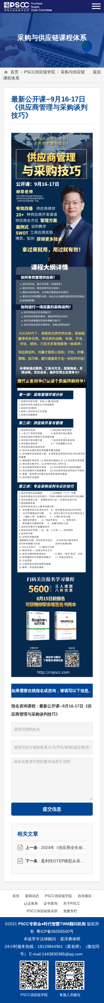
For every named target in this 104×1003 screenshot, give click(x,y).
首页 (14, 72)
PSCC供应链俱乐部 (42, 910)
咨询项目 (85, 895)
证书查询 (50, 903)
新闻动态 (32, 895)
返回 (97, 72)
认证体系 (31, 903)
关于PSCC (71, 903)
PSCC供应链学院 (39, 72)
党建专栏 (70, 910)
